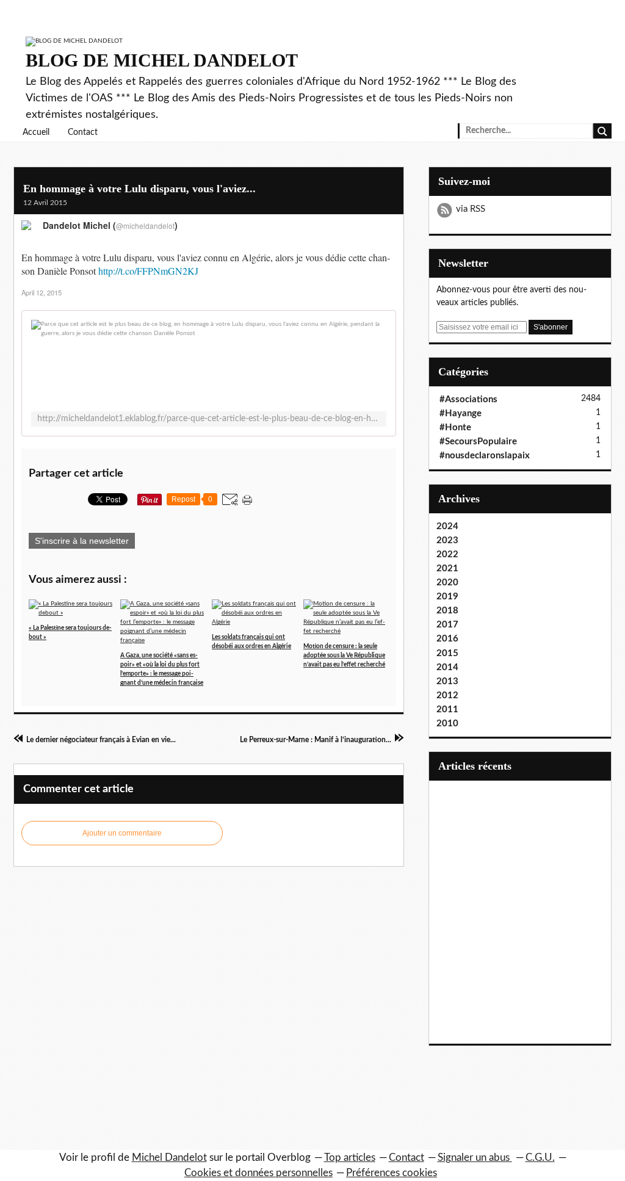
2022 (447, 554)
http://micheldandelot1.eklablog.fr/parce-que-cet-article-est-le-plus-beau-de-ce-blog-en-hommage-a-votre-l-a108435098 (208, 418)
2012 (447, 695)
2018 (447, 610)
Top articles (349, 1157)
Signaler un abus (475, 1157)
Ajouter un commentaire (122, 833)
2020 (447, 582)
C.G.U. (540, 1157)
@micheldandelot (145, 225)
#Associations (468, 399)
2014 (447, 667)
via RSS (470, 209)
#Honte (455, 427)
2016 (447, 638)
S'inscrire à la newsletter (82, 541)
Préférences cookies (391, 1173)
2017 (447, 624)
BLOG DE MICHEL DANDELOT (162, 60)
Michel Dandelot (169, 1157)
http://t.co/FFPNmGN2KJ (148, 270)
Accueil (36, 132)
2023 (447, 540)
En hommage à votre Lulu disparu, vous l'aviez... (139, 188)
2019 (447, 596)
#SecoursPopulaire (478, 441)
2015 (447, 653)
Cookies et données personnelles (258, 1173)
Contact (83, 132)
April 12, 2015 (41, 292)
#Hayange (460, 413)
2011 (447, 709)
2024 (447, 526)
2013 (447, 681)
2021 (447, 568)
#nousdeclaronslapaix (484, 455)
